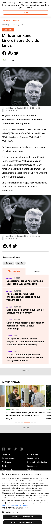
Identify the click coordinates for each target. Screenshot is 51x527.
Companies (32, 454)
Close (25, 12)
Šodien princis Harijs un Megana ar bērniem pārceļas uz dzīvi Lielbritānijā (25, 325)
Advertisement (8, 458)
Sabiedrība (8, 30)
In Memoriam (8, 263)
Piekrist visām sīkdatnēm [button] (23, 517)
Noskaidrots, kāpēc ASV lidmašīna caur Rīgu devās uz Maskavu (24, 282)
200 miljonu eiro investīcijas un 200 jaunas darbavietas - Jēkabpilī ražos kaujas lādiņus (25, 415)
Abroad (16, 21)
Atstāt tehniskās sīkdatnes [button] (22, 522)
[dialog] (25, 498)
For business (7, 462)
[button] (25, 508)
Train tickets (32, 470)
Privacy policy (8, 470)
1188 (7, 441)
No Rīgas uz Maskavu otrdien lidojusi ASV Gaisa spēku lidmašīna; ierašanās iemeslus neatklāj (25, 341)
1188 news (6, 21)
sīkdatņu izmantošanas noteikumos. (15, 505)
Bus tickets (32, 466)
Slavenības (20, 263)
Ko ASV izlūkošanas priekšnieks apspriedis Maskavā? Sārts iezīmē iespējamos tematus (24, 357)
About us (6, 454)
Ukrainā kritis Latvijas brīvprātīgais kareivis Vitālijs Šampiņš (25, 311)
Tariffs (4, 466)
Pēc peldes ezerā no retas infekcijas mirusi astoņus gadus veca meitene (23, 296)
